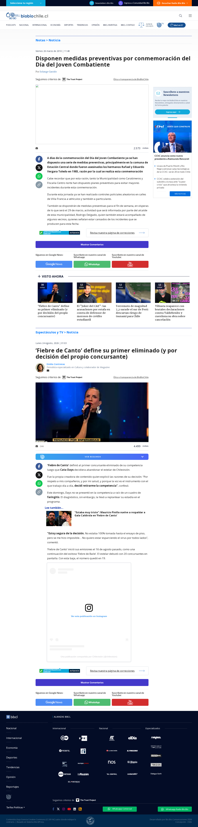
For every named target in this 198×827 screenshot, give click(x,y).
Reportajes (12, 786)
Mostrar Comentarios (92, 244)
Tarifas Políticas (14, 807)
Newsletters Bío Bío (104, 3)
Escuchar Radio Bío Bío (173, 3)
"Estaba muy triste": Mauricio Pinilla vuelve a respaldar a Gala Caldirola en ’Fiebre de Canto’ (110, 514)
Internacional (39, 25)
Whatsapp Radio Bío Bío (176, 809)
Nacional (24, 25)
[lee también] (59, 518)
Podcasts (11, 25)
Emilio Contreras (56, 364)
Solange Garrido (48, 72)
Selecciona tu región (21, 3)
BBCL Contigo (128, 25)
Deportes (68, 25)
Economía (55, 25)
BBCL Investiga (110, 25)
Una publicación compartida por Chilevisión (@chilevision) (89, 656)
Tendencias (82, 25)
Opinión (95, 25)
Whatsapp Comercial (122, 808)
